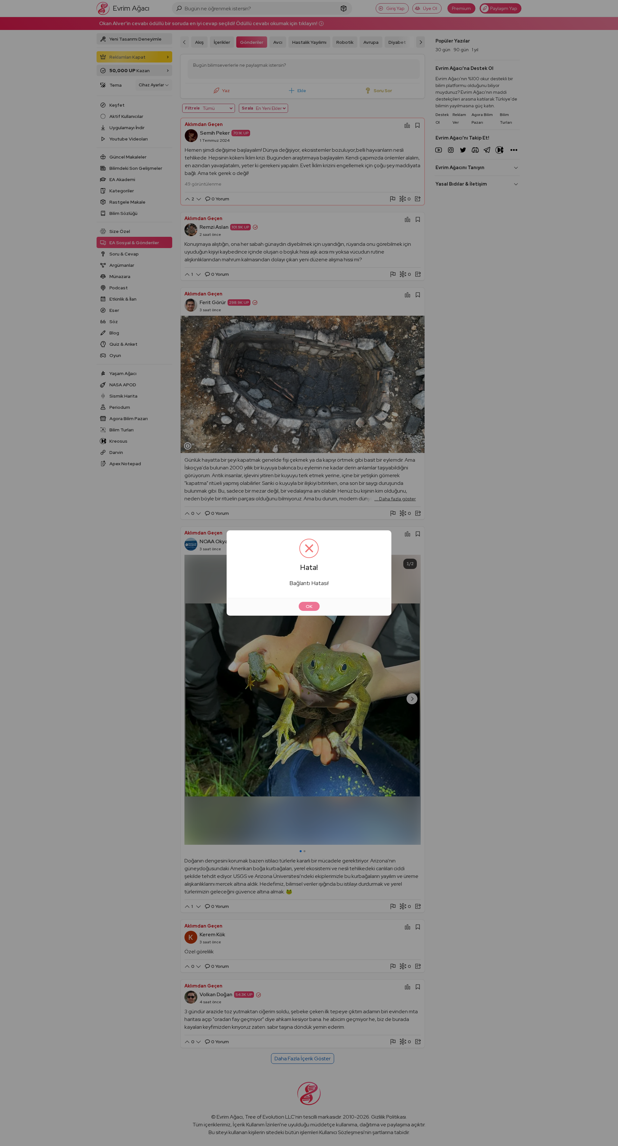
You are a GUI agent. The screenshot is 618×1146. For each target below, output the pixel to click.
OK (309, 606)
